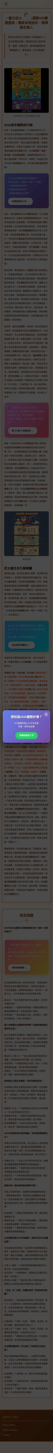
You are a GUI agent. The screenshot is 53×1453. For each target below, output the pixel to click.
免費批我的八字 (26, 735)
